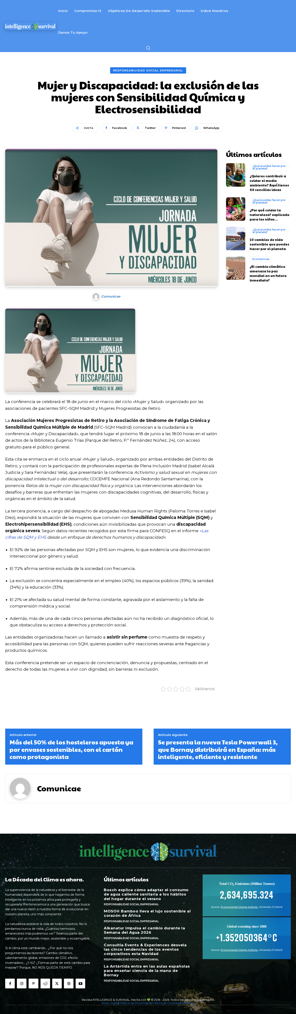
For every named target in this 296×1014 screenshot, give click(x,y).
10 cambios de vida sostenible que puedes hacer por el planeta (269, 244)
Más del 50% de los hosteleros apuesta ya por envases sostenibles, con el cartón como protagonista (71, 749)
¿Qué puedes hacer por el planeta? (269, 167)
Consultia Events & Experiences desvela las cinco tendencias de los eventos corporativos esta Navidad (145, 949)
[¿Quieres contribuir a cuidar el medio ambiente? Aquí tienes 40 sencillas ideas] (236, 175)
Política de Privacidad (134, 1003)
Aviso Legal (109, 1003)
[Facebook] (10, 983)
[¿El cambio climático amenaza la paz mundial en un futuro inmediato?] (236, 268)
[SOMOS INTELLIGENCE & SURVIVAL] (30, 26)
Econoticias (260, 259)
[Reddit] (45, 983)
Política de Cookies (165, 1003)
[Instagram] (21, 983)
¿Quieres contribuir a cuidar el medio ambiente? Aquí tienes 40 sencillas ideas (269, 183)
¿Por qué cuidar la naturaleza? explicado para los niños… (269, 214)
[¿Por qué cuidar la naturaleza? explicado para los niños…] (236, 209)
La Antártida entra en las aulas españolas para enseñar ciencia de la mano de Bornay (147, 970)
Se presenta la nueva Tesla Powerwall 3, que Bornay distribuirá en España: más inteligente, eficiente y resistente (218, 749)
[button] (148, 47)
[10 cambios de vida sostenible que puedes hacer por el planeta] (236, 238)
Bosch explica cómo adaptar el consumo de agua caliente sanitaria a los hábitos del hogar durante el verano (146, 894)
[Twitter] (57, 983)
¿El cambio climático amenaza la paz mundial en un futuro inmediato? (268, 273)
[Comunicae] (97, 296)
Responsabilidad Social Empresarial (148, 70)
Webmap (187, 1003)
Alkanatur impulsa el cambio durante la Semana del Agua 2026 (144, 930)
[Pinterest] (33, 983)
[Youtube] (80, 983)
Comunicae (110, 296)
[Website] (68, 983)
